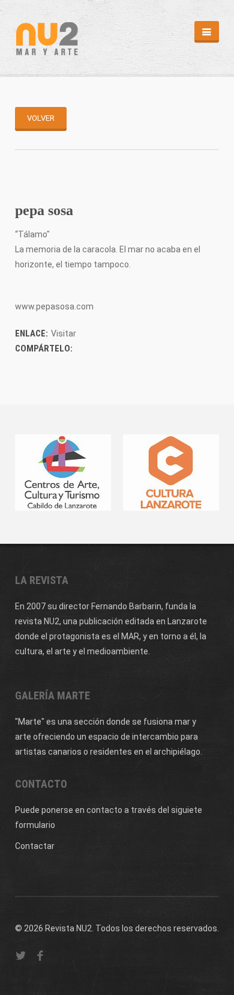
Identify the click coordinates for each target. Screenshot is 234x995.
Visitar (63, 333)
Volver (41, 118)
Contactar (35, 846)
